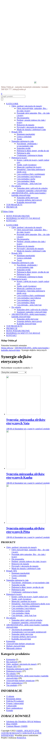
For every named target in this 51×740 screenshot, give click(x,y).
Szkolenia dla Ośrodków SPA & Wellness (23, 721)
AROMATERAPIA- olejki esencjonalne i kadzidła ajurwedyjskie (29, 194)
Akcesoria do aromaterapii (22, 629)
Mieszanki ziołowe (14, 648)
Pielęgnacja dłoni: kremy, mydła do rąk (33, 151)
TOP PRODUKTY (14, 205)
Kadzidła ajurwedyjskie (26, 202)
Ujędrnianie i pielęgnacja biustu (30, 155)
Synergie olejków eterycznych (29, 200)
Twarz (19, 139)
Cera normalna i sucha (26, 179)
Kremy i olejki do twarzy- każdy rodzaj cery (30, 597)
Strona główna (7, 348)
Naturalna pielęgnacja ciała (23, 141)
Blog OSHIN (11, 724)
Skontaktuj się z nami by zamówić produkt (32, 429)
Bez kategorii (11, 662)
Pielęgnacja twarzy (19, 158)
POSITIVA (21, 738)
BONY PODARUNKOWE (18, 216)
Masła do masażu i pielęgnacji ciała (31, 129)
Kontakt (9, 710)
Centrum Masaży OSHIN (16, 726)
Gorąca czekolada (24, 136)
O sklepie (10, 696)
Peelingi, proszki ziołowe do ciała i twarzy (29, 561)
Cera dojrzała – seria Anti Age (29, 183)
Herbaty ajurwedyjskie (15, 646)
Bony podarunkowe (14, 683)
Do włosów (16, 186)
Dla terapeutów (23, 118)
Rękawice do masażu (25, 125)
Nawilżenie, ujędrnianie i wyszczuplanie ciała (27, 144)
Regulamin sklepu (13, 699)
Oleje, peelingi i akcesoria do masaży (27, 106)
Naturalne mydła (23, 148)
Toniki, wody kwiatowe (26, 165)
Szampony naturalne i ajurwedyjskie (32, 190)
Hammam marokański (26, 134)
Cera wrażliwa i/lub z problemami (31, 174)
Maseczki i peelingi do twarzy (29, 167)
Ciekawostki (11, 706)
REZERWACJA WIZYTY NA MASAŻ (23, 218)
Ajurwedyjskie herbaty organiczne (20, 644)
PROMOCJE (11, 207)
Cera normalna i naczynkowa (29, 176)
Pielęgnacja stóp (23, 153)
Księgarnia (10, 641)
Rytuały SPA (17, 132)
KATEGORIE (12, 104)
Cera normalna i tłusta (26, 181)
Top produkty (12, 685)
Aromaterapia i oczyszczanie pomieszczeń (29, 632)
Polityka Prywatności (15, 701)
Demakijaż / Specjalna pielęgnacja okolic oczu (31, 604)
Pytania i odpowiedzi (15, 703)
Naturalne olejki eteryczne (27, 198)
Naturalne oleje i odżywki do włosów (32, 188)
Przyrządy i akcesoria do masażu (30, 127)
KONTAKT (11, 220)
